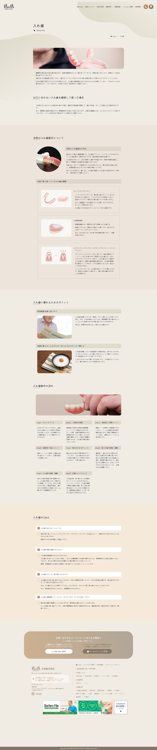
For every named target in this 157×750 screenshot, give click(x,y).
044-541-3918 (37, 684)
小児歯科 (116, 690)
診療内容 (108, 7)
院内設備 (114, 676)
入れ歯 (89, 693)
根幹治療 (92, 690)
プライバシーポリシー (113, 665)
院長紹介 (96, 676)
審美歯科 (96, 693)
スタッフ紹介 (105, 676)
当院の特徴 (100, 7)
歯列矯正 (78, 697)
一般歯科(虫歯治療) (81, 690)
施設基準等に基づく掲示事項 (86, 669)
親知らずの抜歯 (80, 693)
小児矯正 (86, 697)
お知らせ (78, 683)
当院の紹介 (79, 676)
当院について (89, 7)
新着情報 (117, 7)
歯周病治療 (101, 690)
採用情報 (138, 7)
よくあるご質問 (128, 7)
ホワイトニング (119, 693)
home (81, 7)
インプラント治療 (107, 693)
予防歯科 (109, 690)
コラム (86, 683)
